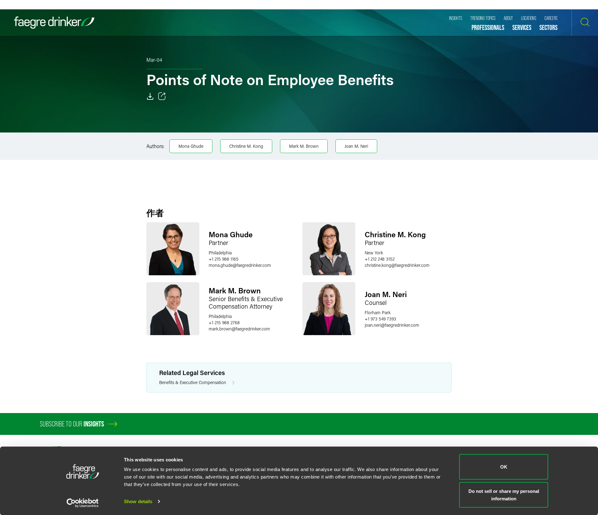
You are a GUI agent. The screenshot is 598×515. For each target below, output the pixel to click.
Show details (138, 501)
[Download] (150, 96)
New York (374, 253)
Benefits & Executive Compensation (192, 382)
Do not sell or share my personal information (503, 494)
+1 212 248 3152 (380, 259)
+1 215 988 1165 (224, 259)
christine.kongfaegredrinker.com (397, 265)
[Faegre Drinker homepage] (54, 23)
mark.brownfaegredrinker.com (239, 329)
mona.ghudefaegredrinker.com (240, 265)
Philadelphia (220, 253)
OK (503, 466)
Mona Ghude (190, 146)
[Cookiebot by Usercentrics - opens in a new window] (82, 503)
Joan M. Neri (356, 146)
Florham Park (378, 312)
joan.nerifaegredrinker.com (392, 325)
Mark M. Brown (304, 146)
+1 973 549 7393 (380, 319)
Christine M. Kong (246, 146)
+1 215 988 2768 (224, 322)
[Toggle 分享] (162, 96)
